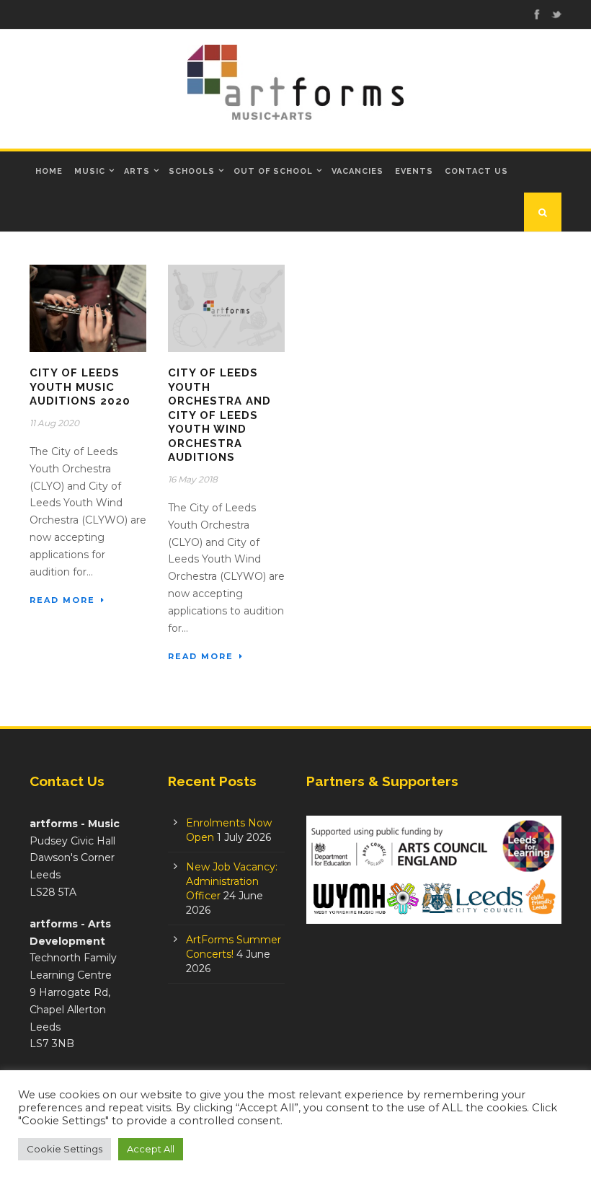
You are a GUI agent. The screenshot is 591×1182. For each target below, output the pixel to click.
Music (89, 171)
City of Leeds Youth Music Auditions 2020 (80, 386)
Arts (137, 171)
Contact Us (476, 171)
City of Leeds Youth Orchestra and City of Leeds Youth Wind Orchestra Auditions (219, 415)
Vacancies (357, 171)
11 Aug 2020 (54, 423)
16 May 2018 (193, 479)
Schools (192, 171)
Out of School (273, 171)
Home (49, 171)
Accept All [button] (150, 1149)
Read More (62, 600)
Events (414, 171)
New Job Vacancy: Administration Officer (231, 881)
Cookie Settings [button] (64, 1149)
